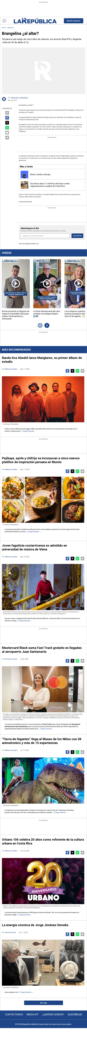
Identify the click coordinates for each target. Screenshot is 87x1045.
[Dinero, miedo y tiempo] (24, 174)
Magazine (10, 27)
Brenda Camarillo (11, 659)
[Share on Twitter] (7, 123)
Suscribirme (77, 236)
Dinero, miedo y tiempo (40, 174)
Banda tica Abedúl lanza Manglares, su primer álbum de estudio (42, 360)
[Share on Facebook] (7, 118)
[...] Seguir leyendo (27, 431)
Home (4, 27)
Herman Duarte (10, 932)
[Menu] (4, 20)
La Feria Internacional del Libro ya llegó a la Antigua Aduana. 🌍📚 (46, 313)
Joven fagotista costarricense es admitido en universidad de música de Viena (34, 547)
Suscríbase (75, 1014)
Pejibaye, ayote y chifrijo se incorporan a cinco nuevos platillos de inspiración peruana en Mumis (41, 460)
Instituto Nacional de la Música (37, 618)
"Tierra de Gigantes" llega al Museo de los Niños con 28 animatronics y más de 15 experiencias (41, 741)
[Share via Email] (7, 132)
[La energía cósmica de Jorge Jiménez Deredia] (43, 963)
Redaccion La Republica (19, 98)
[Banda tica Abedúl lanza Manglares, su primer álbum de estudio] (43, 399)
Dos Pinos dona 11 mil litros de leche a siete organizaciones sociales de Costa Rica (50, 184)
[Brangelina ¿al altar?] (43, 70)
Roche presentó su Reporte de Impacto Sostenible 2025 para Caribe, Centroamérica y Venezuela (15, 315)
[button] (73, 20)
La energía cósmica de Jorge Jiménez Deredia (35, 925)
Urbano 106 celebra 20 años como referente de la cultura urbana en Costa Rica (43, 841)
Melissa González (11, 369)
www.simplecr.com (11, 992)
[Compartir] (7, 137)
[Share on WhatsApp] (7, 127)
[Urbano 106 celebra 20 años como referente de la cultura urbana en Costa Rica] (43, 881)
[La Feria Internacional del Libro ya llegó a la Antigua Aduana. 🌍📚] (47, 283)
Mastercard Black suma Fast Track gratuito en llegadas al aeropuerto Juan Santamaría (42, 650)
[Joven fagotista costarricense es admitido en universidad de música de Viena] (43, 587)
